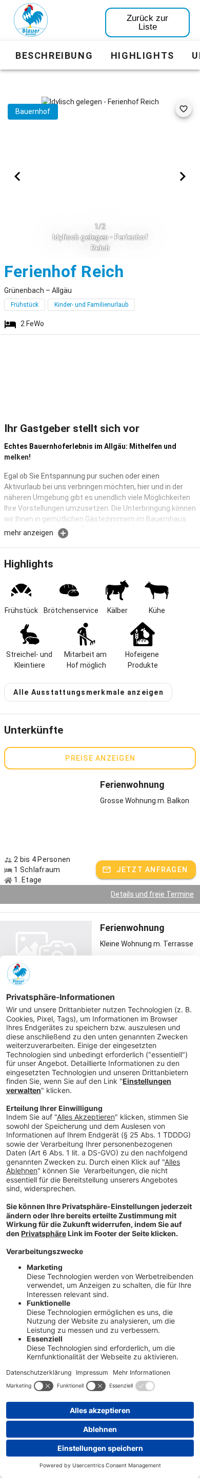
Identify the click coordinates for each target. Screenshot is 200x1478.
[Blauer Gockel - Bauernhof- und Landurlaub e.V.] (30, 22)
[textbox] (100, 484)
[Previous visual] (17, 176)
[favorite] (183, 109)
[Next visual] (182, 176)
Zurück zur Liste (147, 22)
